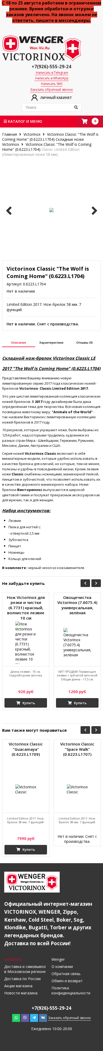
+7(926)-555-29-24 (51, 66)
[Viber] (25, 1017)
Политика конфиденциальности (71, 990)
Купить (28, 702)
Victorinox (32, 134)
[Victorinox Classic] (25, 789)
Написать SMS (51, 84)
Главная (10, 134)
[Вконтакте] (43, 1017)
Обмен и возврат (67, 980)
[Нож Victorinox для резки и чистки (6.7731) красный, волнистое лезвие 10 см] (25, 642)
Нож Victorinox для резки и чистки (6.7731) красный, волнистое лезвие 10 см (26, 608)
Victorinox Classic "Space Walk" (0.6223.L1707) (77, 749)
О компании (62, 966)
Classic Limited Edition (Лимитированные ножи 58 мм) (40, 152)
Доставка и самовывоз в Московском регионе (25, 969)
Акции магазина (18, 985)
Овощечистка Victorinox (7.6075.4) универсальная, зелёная (77, 605)
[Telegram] (34, 1017)
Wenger (58, 959)
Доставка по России (22, 978)
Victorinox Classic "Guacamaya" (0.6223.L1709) (26, 749)
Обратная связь (66, 973)
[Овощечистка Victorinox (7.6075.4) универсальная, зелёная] (77, 642)
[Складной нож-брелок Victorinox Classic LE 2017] (51, 210)
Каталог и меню (24, 121)
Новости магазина (21, 992)
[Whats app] (16, 1017)
